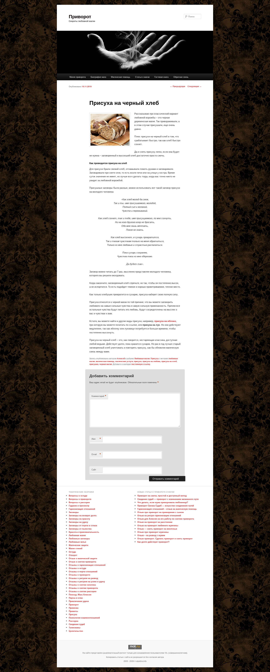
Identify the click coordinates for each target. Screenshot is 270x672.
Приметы (73, 611)
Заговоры (74, 512)
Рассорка (73, 620)
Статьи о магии (142, 76)
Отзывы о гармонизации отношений (87, 564)
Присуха (155, 358)
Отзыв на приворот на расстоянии (154, 521)
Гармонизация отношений (82, 508)
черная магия (105, 364)
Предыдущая (177, 86)
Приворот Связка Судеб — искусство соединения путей (165, 505)
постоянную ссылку (140, 364)
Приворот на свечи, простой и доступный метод (162, 495)
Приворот (80, 16)
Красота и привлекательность (84, 531)
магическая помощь (105, 361)
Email (96, 454)
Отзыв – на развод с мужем (151, 535)
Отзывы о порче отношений (83, 571)
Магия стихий (75, 548)
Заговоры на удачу (78, 521)
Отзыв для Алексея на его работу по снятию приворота (165, 518)
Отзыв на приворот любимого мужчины (157, 525)
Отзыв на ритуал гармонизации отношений (159, 515)
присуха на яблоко (165, 321)
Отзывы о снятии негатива (82, 584)
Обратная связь (180, 76)
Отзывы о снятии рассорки (82, 591)
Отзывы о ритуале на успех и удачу (87, 581)
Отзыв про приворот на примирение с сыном (160, 512)
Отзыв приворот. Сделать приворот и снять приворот (164, 538)
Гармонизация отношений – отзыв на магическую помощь (167, 508)
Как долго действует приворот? (153, 541)
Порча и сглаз (76, 597)
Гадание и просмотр (79, 505)
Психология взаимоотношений (84, 617)
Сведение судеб (77, 624)
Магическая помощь (120, 76)
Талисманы (74, 627)
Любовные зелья (77, 541)
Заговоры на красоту (79, 518)
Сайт (94, 469)
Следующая (194, 86)
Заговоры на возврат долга (82, 515)
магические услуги (124, 361)
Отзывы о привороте (79, 574)
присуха (138, 361)
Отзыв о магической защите (83, 558)
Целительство (76, 630)
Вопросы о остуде (78, 495)
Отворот (73, 555)
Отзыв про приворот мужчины (153, 531)
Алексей (121, 358)
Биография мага (98, 76)
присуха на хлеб (169, 361)
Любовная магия (142, 358)
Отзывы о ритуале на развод (83, 578)
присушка (93, 364)
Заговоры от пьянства (80, 528)
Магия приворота (78, 76)
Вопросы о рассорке (79, 502)
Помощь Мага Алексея (80, 594)
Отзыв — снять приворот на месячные (157, 528)
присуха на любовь (151, 361)
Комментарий (99, 396)
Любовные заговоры (79, 538)
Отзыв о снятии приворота (82, 561)
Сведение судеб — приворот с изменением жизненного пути (168, 499)
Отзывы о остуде (77, 568)
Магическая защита (78, 545)
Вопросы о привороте (80, 499)
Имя (96, 438)
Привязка (73, 607)
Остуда (72, 551)
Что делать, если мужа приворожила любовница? (162, 502)
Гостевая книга (161, 76)
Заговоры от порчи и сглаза (83, 525)
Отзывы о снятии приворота (83, 587)
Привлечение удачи (79, 601)
